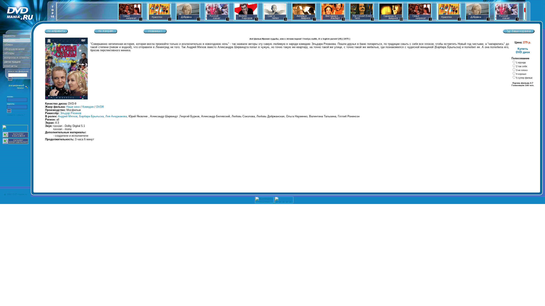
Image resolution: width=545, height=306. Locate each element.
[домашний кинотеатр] (16, 50)
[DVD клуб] (16, 62)
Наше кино (73, 106)
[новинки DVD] (16, 37)
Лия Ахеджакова (116, 116)
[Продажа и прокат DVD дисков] (23, 20)
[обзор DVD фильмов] (16, 54)
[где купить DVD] (16, 67)
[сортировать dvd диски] (56, 32)
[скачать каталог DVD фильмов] (15, 136)
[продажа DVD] (16, 41)
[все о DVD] (16, 58)
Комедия (88, 106)
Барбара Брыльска (91, 116)
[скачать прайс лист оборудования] (15, 142)
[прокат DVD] (16, 45)
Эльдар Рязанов (70, 113)
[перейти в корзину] (519, 32)
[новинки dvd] (155, 32)
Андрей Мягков (67, 116)
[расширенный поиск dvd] (18, 88)
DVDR (100, 106)
